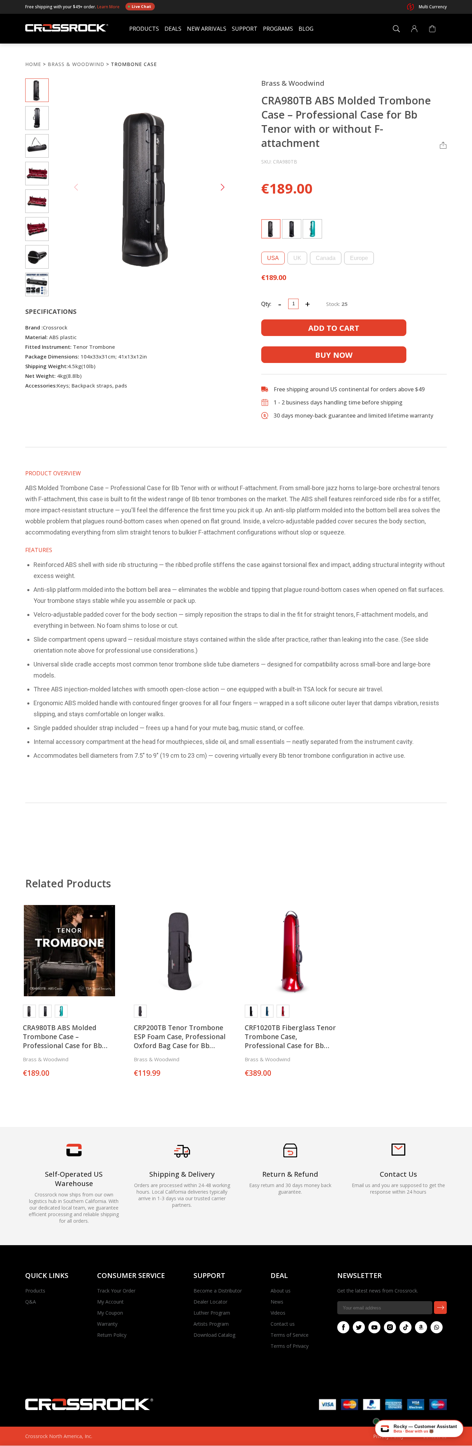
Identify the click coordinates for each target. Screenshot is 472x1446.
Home (33, 64)
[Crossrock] (66, 29)
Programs (278, 28)
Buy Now (333, 354)
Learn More (109, 6)
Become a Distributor (217, 1290)
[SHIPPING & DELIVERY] (182, 1157)
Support (244, 28)
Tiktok (405, 1327)
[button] (222, 187)
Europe (359, 258)
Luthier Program (211, 1312)
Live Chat (141, 6)
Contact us (283, 1324)
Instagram (390, 1327)
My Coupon (110, 1312)
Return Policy (111, 1335)
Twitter (359, 1327)
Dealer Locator (210, 1301)
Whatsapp (437, 1327)
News (277, 1301)
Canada (326, 258)
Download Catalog (214, 1335)
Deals (172, 28)
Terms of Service (290, 1335)
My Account (110, 1301)
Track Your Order (116, 1290)
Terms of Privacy (290, 1346)
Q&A (30, 1301)
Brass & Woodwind (76, 64)
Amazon (421, 1327)
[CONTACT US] (398, 1153)
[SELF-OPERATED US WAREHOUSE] (74, 1154)
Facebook (343, 1327)
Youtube (374, 1327)
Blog (306, 28)
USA (273, 258)
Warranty (107, 1324)
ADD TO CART (333, 328)
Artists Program (211, 1324)
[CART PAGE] (432, 28)
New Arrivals (206, 28)
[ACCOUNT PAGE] (414, 28)
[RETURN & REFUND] (290, 1155)
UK (297, 258)
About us (281, 1290)
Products (144, 28)
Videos (278, 1312)
